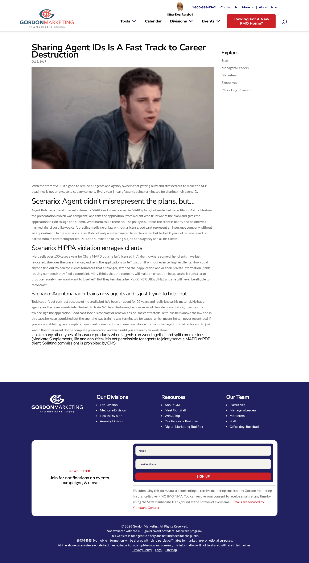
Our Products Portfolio (181, 421)
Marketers (229, 75)
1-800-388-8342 (204, 7)
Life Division (109, 405)
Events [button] (208, 21)
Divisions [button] (178, 21)
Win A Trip (172, 416)
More (246, 7)
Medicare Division (113, 410)
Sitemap (171, 550)
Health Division (111, 416)
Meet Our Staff (175, 410)
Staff (225, 60)
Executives (229, 82)
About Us (266, 7)
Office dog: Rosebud (244, 426)
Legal (158, 550)
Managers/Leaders (235, 68)
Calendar (153, 21)
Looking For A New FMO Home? (251, 21)
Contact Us (229, 7)
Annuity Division (112, 421)
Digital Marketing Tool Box (184, 426)
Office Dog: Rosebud (236, 90)
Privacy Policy (142, 550)
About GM (172, 405)
